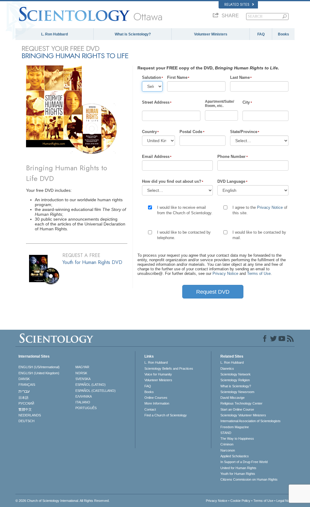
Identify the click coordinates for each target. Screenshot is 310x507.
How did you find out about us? (171, 181)
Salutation (151, 77)
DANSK (24, 379)
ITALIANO (82, 402)
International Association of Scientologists (250, 421)
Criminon (226, 444)
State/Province (243, 131)
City (246, 102)
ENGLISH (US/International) (39, 367)
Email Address (156, 156)
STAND (225, 433)
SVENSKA (83, 379)
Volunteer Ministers (210, 34)
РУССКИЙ (26, 403)
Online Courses (155, 397)
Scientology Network (235, 374)
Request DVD (212, 292)
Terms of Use (259, 273)
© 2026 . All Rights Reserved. (62, 500)
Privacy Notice (270, 207)
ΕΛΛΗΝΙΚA (83, 396)
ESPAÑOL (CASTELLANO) (95, 390)
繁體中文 (25, 409)
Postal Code (191, 131)
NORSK (81, 373)
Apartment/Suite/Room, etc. (219, 103)
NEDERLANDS (29, 415)
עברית (24, 391)
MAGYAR (82, 367)
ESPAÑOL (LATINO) (90, 384)
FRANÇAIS (26, 384)
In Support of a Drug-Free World (244, 462)
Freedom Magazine (234, 427)
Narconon (227, 450)
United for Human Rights (238, 468)
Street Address (156, 102)
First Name (177, 77)
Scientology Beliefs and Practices (168, 368)
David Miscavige (232, 397)
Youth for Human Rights (237, 473)
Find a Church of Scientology (165, 415)
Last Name (240, 77)
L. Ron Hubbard (54, 34)
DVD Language (231, 181)
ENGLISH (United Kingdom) (38, 373)
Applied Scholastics (234, 456)
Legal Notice (285, 500)
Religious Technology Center (241, 403)
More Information (156, 403)
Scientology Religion (235, 380)
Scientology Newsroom (237, 392)
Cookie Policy (240, 500)
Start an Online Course (237, 409)
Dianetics (227, 368)
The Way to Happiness (237, 438)
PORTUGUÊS (86, 408)
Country (149, 131)
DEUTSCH (26, 421)
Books (283, 34)
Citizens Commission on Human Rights (249, 479)
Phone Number (231, 156)
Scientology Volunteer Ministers (243, 415)
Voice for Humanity (158, 374)
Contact (150, 409)
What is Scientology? (133, 34)
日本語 (23, 397)
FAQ (261, 34)
